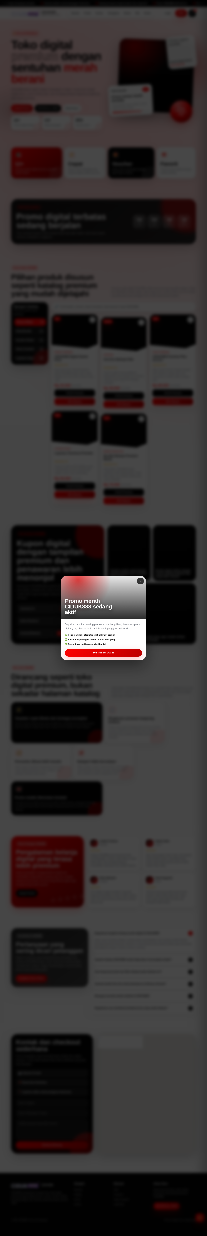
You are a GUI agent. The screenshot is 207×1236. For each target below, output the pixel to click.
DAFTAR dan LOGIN (103, 652)
